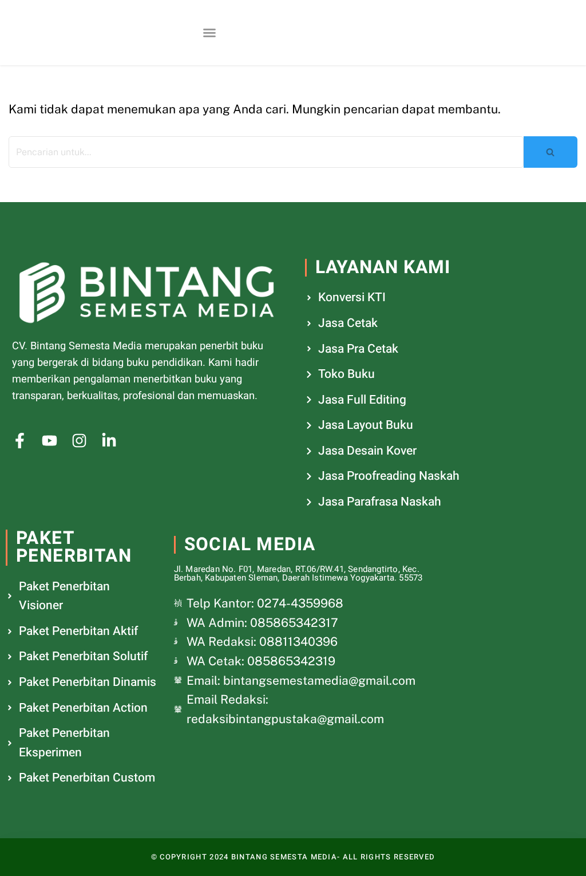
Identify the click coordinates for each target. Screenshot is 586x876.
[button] (209, 32)
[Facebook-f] (19, 440)
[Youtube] (49, 440)
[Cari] (550, 152)
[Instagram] (79, 440)
